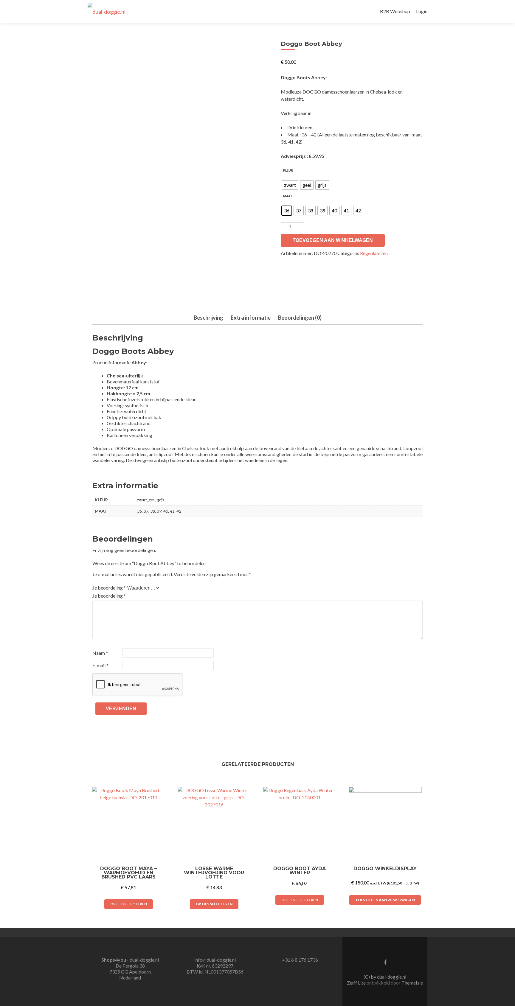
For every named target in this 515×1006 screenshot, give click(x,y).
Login (421, 11)
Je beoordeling (109, 587)
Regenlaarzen (374, 253)
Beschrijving (208, 317)
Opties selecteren (128, 904)
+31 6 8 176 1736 (300, 960)
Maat (287, 196)
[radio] (290, 185)
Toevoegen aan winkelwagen (333, 240)
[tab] (208, 317)
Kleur (288, 170)
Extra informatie (251, 317)
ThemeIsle (412, 982)
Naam (100, 653)
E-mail (100, 665)
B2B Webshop (395, 11)
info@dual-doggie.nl (215, 960)
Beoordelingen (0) (300, 317)
